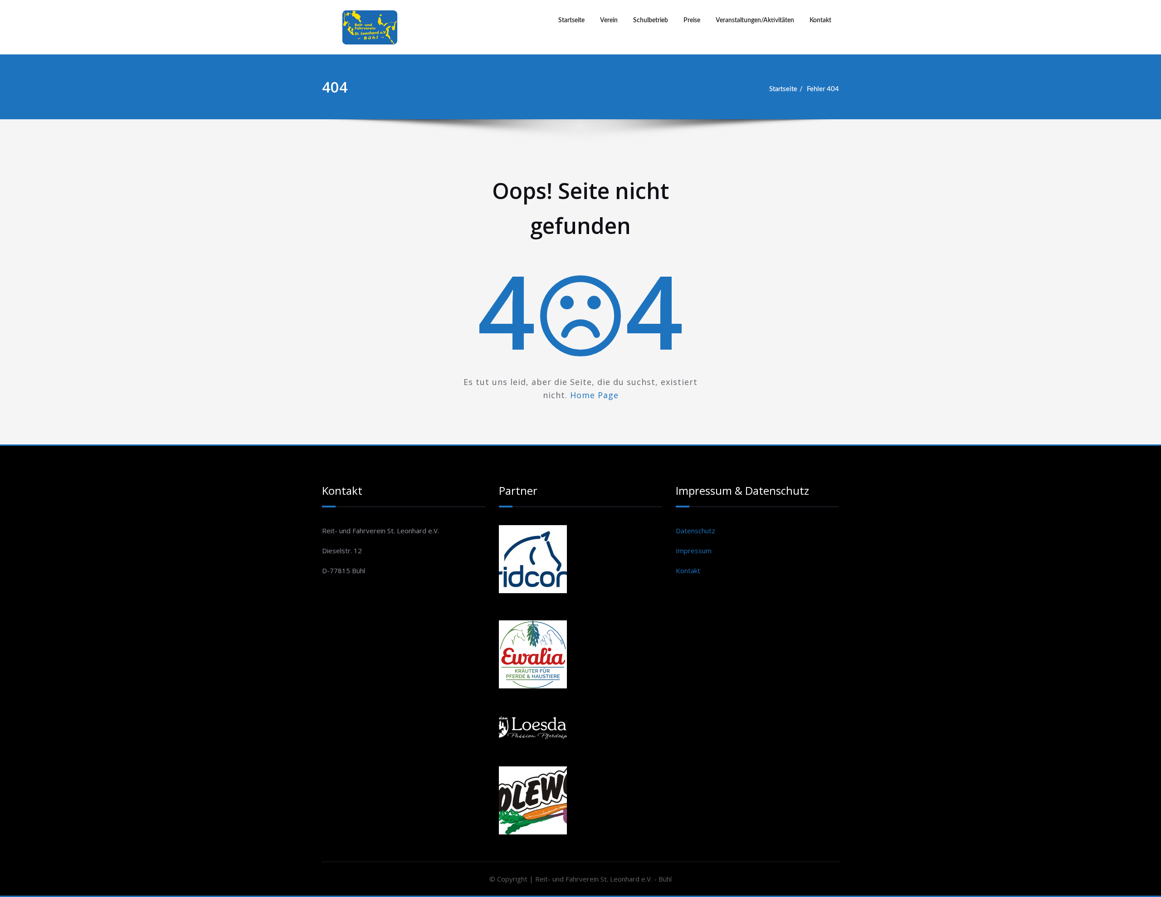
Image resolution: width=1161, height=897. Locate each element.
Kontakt (820, 20)
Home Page (594, 395)
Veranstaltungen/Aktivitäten (755, 20)
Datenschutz (695, 530)
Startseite (571, 20)
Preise (691, 20)
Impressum (694, 550)
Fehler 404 (823, 89)
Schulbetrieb (650, 20)
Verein (609, 20)
